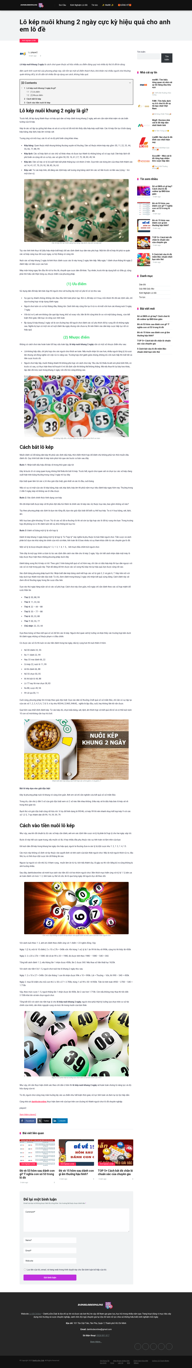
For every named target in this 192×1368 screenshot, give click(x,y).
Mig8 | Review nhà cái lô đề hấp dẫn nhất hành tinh (161, 122)
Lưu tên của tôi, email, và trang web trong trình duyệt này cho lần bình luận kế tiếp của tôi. (67, 1269)
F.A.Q (112, 1363)
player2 (34, 52)
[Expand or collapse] (130, 83)
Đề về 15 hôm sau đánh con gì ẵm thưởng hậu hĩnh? (76, 1172)
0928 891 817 (103, 1335)
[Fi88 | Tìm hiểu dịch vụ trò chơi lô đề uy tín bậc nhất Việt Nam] (143, 112)
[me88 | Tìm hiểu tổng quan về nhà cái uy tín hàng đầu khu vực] (143, 91)
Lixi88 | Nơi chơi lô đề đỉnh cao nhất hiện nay (162, 139)
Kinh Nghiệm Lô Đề (78, 5)
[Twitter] (138, 1346)
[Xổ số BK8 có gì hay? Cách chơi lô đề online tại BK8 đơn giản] (143, 197)
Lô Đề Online (35, 1314)
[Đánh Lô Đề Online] (32, 4)
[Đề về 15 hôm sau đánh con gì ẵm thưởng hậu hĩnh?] (76, 1152)
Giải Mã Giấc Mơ (146, 289)
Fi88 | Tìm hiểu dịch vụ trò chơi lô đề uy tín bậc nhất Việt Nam (161, 105)
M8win (136, 1363)
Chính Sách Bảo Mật (140, 1361)
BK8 (128, 1363)
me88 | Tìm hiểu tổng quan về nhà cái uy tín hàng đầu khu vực (162, 83)
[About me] (169, 1346)
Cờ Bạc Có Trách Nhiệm (160, 1361)
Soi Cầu (62, 5)
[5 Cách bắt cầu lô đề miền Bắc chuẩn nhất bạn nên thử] (143, 265)
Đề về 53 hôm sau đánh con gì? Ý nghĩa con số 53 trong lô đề (37, 1174)
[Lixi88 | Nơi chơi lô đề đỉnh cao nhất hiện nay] (143, 148)
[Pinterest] (145, 1346)
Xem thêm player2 (28, 1114)
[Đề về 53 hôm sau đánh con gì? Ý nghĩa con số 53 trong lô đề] (37, 1152)
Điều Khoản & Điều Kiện (121, 1361)
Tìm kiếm (141, 52)
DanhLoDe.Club (38, 1360)
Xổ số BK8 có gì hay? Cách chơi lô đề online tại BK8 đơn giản (162, 190)
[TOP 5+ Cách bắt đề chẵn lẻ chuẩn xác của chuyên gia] (115, 1152)
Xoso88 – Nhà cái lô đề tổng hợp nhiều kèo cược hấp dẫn (161, 158)
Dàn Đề (142, 284)
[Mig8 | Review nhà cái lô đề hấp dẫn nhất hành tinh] (143, 131)
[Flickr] (153, 1346)
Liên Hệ (120, 1363)
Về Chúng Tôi (104, 1361)
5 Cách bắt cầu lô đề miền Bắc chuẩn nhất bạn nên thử (162, 257)
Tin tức (95, 5)
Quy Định (103, 1363)
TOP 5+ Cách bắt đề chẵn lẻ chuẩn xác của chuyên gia (115, 1172)
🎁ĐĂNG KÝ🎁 (125, 5)
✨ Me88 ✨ (108, 5)
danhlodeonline (39, 1101)
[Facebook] (161, 1346)
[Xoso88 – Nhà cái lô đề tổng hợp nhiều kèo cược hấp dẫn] (143, 167)
